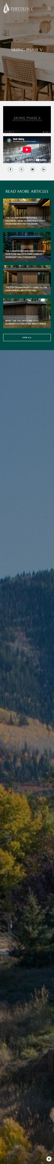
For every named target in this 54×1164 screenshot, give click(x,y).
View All (27, 337)
